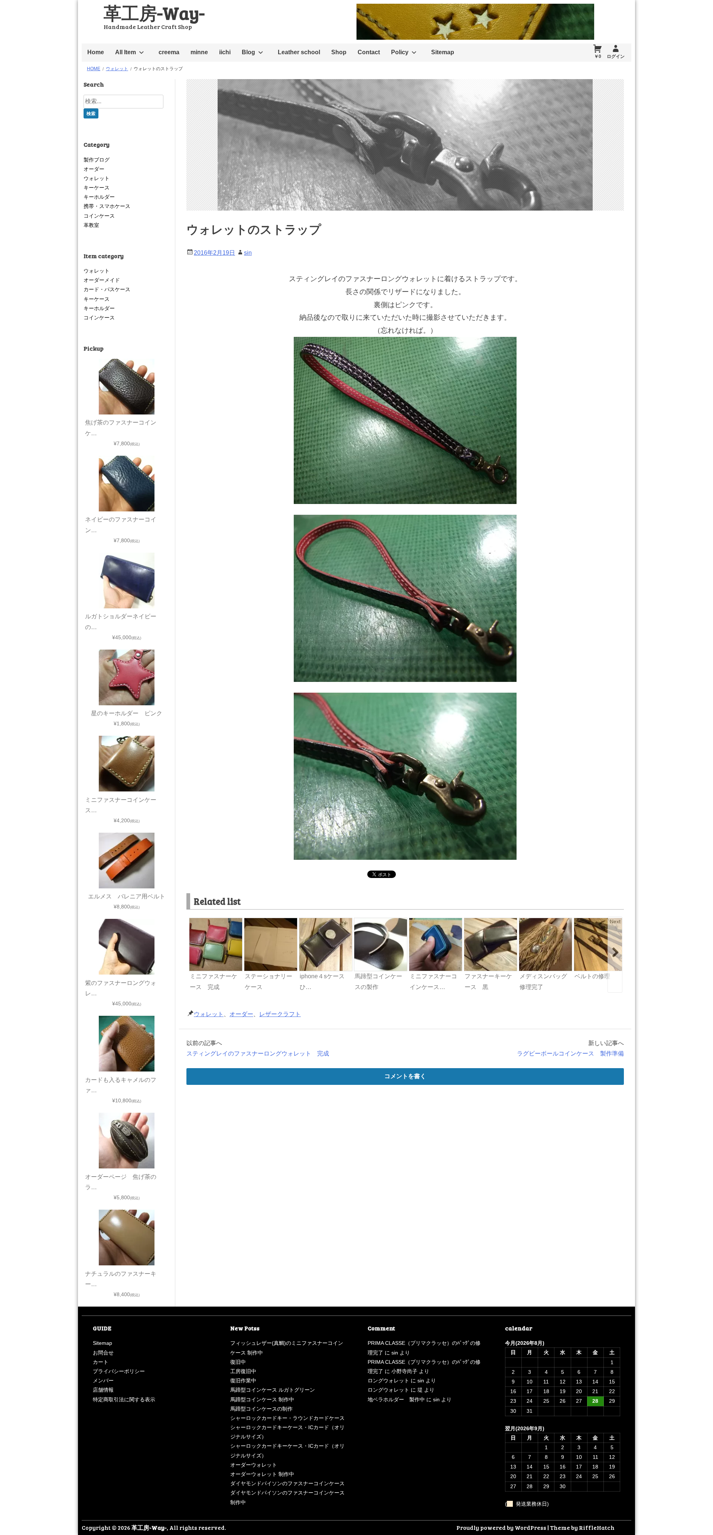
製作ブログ (97, 160)
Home (95, 52)
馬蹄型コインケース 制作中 (262, 1399)
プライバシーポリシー (119, 1371)
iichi (225, 52)
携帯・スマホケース (107, 206)
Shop (338, 52)
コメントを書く (405, 1076)
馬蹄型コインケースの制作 (261, 1409)
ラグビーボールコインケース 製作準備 (570, 1053)
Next (615, 921)
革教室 (91, 225)
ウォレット (209, 1014)
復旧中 (238, 1362)
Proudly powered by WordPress (501, 1527)
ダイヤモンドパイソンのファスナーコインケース (287, 1483)
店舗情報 (103, 1390)
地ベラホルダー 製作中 (396, 1399)
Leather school (299, 52)
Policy (399, 52)
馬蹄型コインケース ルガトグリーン (272, 1390)
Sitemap (442, 52)
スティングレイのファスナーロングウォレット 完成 (257, 1053)
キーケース (97, 188)
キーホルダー (99, 197)
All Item (125, 52)
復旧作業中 (243, 1380)
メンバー (103, 1380)
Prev (195, 921)
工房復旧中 (243, 1371)
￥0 (597, 56)
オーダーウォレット (253, 1465)
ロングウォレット (388, 1380)
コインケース (99, 216)
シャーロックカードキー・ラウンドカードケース (287, 1418)
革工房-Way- (154, 12)
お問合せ (103, 1353)
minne (199, 52)
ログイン (616, 56)
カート (100, 1362)
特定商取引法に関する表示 (124, 1399)
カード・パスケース (107, 289)
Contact (369, 52)
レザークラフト (280, 1014)
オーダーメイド (102, 280)
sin (248, 253)
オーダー (241, 1014)
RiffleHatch (597, 1527)
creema (169, 52)
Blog (248, 52)
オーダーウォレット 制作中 (262, 1474)
